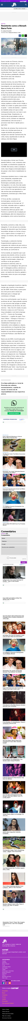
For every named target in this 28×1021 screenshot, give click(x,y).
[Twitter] (26, 35)
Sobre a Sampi (5, 1009)
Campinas (4, 995)
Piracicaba (5, 1001)
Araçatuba (5, 990)
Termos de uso (5, 1011)
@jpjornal (8, 980)
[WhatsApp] (23, 35)
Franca (4, 997)
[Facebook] (20, 35)
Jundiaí (4, 999)
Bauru (3, 993)
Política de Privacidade (7, 1013)
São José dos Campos (8, 1003)
